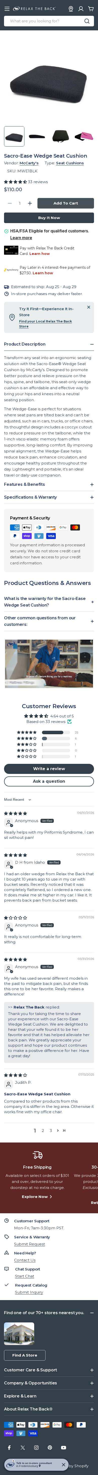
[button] (16, 181)
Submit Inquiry (29, 1292)
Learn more (21, 237)
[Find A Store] (71, 9)
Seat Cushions (70, 163)
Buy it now (49, 217)
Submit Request (29, 1244)
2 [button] (43, 1130)
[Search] (87, 21)
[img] (15, 813)
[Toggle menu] (7, 9)
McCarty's (29, 163)
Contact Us (24, 1260)
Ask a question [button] (49, 781)
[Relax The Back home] (34, 9)
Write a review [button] (49, 768)
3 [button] (51, 1130)
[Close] (89, 307)
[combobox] (49, 21)
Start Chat (24, 1276)
